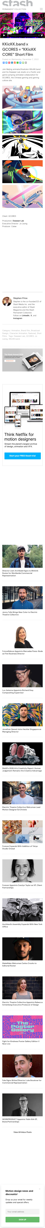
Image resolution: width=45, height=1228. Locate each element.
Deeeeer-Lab (18, 221)
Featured (32, 333)
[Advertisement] (22, 264)
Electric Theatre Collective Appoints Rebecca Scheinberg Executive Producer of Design (22, 1003)
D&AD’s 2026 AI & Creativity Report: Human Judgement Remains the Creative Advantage (22, 769)
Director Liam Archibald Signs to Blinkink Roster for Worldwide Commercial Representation (20, 573)
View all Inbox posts (23, 1132)
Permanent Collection (14, 9)
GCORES (30, 336)
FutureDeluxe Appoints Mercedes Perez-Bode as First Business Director (22, 652)
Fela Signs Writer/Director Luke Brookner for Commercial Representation (21, 1081)
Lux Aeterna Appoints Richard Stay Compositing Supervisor (17, 691)
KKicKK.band (14, 339)
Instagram (17, 318)
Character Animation (18, 333)
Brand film (25, 330)
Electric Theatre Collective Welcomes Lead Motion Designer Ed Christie (21, 808)
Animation (15, 330)
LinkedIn (25, 315)
